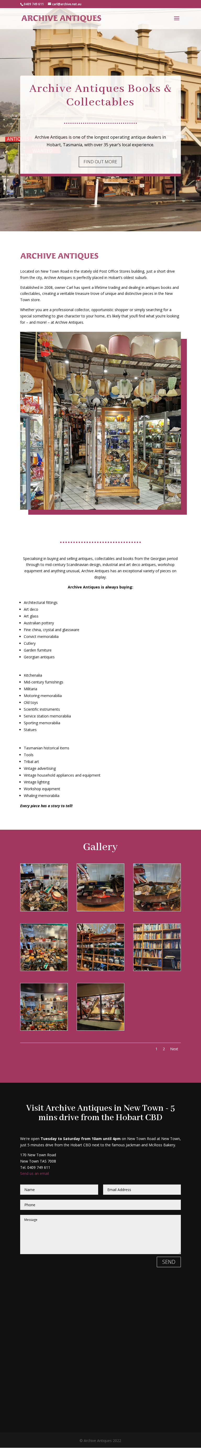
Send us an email (34, 1173)
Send (168, 1261)
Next (174, 1048)
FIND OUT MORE (100, 162)
